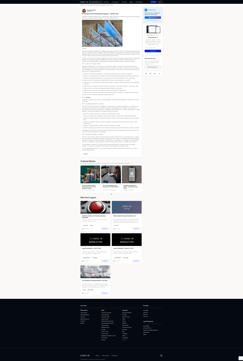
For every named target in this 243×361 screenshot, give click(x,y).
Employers (145, 314)
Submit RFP (82, 321)
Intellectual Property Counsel (107, 321)
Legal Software (146, 332)
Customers (124, 1)
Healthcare (124, 323)
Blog (85, 5)
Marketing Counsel (105, 327)
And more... (103, 339)
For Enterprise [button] (115, 1)
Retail (123, 331)
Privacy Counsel (104, 333)
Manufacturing (125, 325)
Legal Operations (105, 325)
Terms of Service (105, 355)
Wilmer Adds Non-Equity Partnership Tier (124, 216)
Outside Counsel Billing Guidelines (150, 330)
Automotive (124, 314)
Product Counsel (104, 331)
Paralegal (103, 329)
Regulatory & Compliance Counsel (108, 335)
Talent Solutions (83, 312)
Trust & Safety (104, 337)
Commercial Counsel (105, 312)
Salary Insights (146, 325)
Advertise (82, 323)
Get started (152, 50)
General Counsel (104, 319)
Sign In (160, 1)
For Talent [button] (106, 1)
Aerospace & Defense (127, 312)
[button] (109, 194)
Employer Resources (84, 319)
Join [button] (139, 1)
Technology (124, 333)
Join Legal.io (145, 310)
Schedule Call (153, 17)
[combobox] (96, 2)
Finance (124, 321)
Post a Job (145, 316)
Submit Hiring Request (152, 67)
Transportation (125, 337)
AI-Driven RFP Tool (147, 328)
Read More (105, 228)
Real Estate (124, 329)
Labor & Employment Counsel (107, 323)
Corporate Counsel (105, 316)
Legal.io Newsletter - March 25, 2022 (123, 248)
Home (81, 5)
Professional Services (126, 327)
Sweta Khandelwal (91, 10)
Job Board (145, 312)
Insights (131, 1)
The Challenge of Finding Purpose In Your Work (94, 280)
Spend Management (84, 314)
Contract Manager (105, 314)
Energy (123, 319)
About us (97, 355)
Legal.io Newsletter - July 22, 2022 (91, 248)
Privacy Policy (115, 355)
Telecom (124, 335)
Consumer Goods (126, 316)
